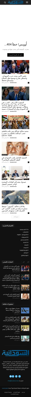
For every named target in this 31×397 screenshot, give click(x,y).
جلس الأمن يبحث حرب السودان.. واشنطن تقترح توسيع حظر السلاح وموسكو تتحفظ (14, 78)
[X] (16, 376)
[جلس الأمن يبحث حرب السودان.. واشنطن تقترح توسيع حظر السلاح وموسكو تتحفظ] (15, 67)
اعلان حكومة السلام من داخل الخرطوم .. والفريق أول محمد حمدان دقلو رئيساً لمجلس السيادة (11, 318)
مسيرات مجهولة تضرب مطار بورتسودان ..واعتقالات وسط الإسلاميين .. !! (12, 310)
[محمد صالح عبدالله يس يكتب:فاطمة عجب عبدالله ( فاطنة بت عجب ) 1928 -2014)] (15, 122)
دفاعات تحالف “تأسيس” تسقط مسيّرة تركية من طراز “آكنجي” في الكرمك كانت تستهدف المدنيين (14, 208)
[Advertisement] (15, 21)
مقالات (3, 128)
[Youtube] (10, 376)
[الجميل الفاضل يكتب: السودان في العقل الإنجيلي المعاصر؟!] (15, 149)
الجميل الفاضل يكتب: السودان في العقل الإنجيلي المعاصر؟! (14, 159)
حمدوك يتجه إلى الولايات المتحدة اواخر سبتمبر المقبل (14, 183)
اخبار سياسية (4, 73)
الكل (28, 262)
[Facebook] (19, 376)
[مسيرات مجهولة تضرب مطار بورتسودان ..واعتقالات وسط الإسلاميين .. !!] (25, 310)
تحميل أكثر (16, 217)
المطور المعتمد (5, 388)
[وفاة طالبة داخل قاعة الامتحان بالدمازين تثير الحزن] (25, 338)
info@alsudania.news (13, 381)
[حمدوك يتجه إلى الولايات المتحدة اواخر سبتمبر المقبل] (15, 173)
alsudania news (13, 82)
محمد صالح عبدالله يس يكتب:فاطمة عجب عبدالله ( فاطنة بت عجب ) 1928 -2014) (15, 133)
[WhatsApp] (13, 376)
